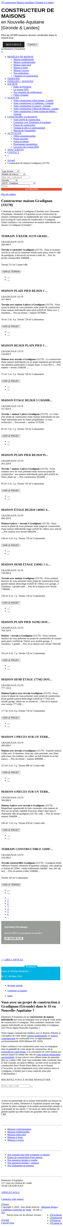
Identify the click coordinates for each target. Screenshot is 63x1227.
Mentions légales (49, 1207)
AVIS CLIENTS (15, 149)
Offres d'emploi (20, 95)
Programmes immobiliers (25, 144)
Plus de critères (8, 194)
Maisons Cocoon (15, 1140)
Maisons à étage (15, 1137)
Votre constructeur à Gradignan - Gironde (33, 103)
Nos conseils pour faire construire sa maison (28, 1154)
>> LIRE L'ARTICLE (12, 959)
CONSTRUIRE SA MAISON (22, 117)
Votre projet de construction (26, 119)
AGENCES (13, 97)
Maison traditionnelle (23, 59)
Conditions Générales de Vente (16, 1209)
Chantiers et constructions (25, 76)
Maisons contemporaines (19, 1129)
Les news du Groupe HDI (26, 147)
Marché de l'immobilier (24, 130)
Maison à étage (20, 67)
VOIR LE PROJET (10, 326)
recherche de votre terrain (13, 1052)
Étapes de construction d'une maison (24, 1157)
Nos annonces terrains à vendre (22, 1160)
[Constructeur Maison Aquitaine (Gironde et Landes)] (27, 2)
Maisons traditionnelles (18, 1132)
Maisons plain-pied (16, 1134)
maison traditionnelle (37, 1035)
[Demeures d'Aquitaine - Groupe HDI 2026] (5, 1204)
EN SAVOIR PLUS (14, 938)
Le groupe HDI (20, 89)
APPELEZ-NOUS (10, 1192)
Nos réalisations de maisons (20, 1165)
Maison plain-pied (22, 65)
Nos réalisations (21, 73)
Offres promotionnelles (24, 136)
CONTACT (32, 45)
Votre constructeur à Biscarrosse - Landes (33, 100)
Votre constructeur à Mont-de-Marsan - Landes (36, 108)
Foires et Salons (21, 141)
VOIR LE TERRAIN (11, 271)
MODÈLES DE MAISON (20, 56)
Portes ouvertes (20, 138)
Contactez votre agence (12, 1199)
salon (9, 995)
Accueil (11, 160)
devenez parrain (15, 985)
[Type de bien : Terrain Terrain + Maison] (10, 171)
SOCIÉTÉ (12, 84)
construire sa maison (17, 990)
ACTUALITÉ (14, 133)
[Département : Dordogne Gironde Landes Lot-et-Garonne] (9, 180)
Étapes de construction (24, 125)
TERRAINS (13, 78)
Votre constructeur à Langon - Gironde (32, 106)
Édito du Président (22, 87)
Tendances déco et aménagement (29, 128)
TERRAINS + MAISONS (20, 81)
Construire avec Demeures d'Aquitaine (32, 122)
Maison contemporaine (24, 62)
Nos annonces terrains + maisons (23, 1163)
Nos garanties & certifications (27, 92)
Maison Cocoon (21, 70)
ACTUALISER (31, 189)
